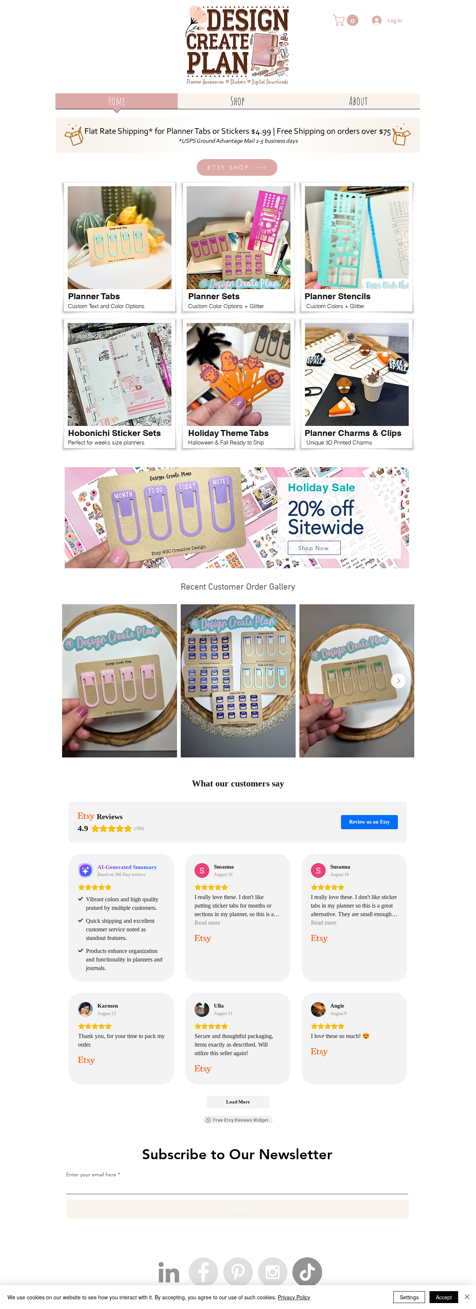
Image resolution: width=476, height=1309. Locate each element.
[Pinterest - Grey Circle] (238, 1272)
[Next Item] (398, 680)
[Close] (467, 1297)
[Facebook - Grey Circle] (203, 1272)
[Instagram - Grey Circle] (272, 1272)
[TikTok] (307, 1272)
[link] (347, 20)
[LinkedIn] (169, 1272)
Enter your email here (91, 1174)
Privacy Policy (294, 1297)
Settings (409, 1297)
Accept (444, 1297)
